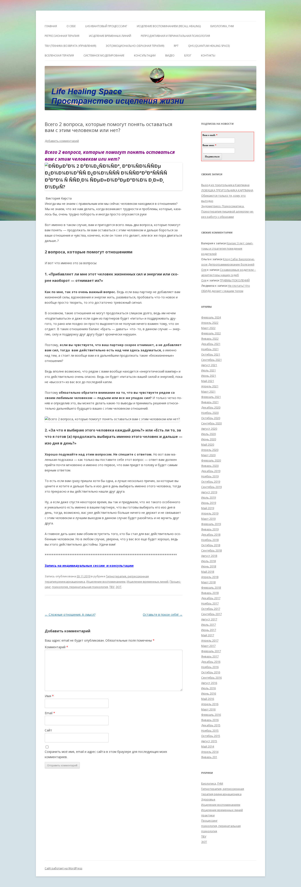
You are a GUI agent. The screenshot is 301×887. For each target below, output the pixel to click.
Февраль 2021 (211, 397)
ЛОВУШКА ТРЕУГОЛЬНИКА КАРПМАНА (227, 190)
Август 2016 (209, 683)
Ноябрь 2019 (210, 476)
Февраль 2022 (211, 333)
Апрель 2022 (209, 323)
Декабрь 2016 (210, 662)
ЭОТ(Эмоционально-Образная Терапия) (135, 46)
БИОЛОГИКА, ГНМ (222, 26)
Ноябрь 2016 (210, 667)
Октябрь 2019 (210, 482)
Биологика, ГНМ (212, 783)
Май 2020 (207, 444)
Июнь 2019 (208, 503)
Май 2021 (207, 381)
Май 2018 (207, 572)
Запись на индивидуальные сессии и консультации (89, 565)
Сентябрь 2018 (211, 550)
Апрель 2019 (209, 513)
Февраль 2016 (211, 715)
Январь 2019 (210, 529)
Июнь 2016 (208, 693)
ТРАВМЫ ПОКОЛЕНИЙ (235, 280)
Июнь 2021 (208, 376)
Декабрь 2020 (210, 407)
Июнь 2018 (208, 566)
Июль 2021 (208, 370)
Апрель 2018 (209, 577)
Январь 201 (209, 757)
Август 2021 (209, 365)
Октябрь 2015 (210, 736)
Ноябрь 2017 (210, 603)
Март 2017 (208, 646)
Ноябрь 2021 (210, 349)
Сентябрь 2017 (211, 614)
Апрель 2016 (209, 704)
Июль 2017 (208, 625)
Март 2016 (208, 709)
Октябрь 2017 (210, 609)
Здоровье (208, 799)
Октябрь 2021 (210, 354)
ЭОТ (118, 587)
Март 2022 (208, 328)
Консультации (145, 55)
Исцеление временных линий (147, 582)
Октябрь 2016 (210, 672)
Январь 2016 (210, 720)
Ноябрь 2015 (210, 731)
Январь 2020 (210, 466)
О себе (71, 26)
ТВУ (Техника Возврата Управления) (70, 46)
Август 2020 (209, 429)
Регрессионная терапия (62, 36)
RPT (176, 46)
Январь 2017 (210, 656)
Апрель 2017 (209, 640)
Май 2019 (207, 508)
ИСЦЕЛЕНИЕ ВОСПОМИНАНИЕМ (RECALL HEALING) (169, 26)
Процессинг (209, 821)
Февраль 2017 (211, 651)
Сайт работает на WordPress (63, 868)
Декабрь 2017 (210, 598)
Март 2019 (208, 519)
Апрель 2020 (209, 450)
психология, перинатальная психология (80, 587)
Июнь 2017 (208, 630)
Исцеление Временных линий (110, 36)
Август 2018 (209, 556)
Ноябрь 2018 (210, 540)
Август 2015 (209, 741)
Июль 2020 (208, 434)
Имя (49, 696)
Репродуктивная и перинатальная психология (175, 36)
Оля (203, 270)
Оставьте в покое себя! (162, 614)
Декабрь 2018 (210, 535)
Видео (170, 55)
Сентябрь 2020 (211, 423)
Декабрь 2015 (210, 725)
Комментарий (56, 647)
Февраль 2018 (211, 587)
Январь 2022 (210, 339)
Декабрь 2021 (210, 344)
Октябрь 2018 (210, 545)
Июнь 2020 (208, 439)
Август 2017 (209, 619)
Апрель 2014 (209, 752)
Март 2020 (208, 455)
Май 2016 (207, 699)
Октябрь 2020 (210, 418)
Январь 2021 (210, 402)
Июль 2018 (208, 561)
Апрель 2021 (209, 386)
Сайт (48, 730)
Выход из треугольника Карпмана (225, 185)
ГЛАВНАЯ (51, 26)
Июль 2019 (208, 497)
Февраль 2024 (211, 317)
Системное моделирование (104, 55)
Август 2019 (209, 492)
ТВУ (111, 587)
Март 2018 (208, 582)
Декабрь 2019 (210, 471)
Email (50, 713)
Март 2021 (208, 392)
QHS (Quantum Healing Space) (209, 46)
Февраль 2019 (211, 524)
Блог (187, 55)
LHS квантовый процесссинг (106, 26)
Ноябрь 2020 (210, 413)
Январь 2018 (210, 593)
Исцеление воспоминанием (105, 582)
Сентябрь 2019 (211, 487)
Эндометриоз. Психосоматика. (222, 206)
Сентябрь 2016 (211, 678)
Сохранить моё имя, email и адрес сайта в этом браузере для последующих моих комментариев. (106, 754)
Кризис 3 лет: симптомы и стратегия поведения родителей (227, 248)
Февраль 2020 (211, 460)
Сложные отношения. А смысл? (70, 614)
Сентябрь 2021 (211, 360)
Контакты (208, 55)
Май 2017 (207, 635)
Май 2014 (207, 746)
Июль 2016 (208, 688)
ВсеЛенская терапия (59, 55)
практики (208, 815)
